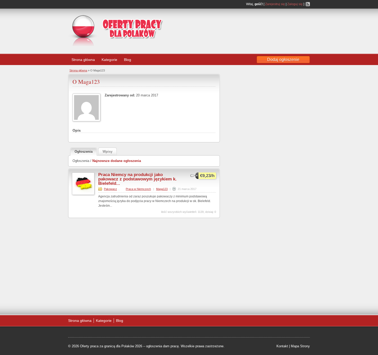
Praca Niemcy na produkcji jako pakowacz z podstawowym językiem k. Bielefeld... (137, 179)
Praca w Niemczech (138, 188)
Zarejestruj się (275, 4)
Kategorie (109, 60)
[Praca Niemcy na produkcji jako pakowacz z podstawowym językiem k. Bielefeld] (83, 194)
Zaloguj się (295, 4)
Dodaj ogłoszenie (283, 59)
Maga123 (162, 188)
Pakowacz (110, 188)
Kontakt (282, 346)
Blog (127, 60)
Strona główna (83, 60)
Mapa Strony (300, 346)
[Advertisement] (269, 24)
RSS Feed (308, 4)
